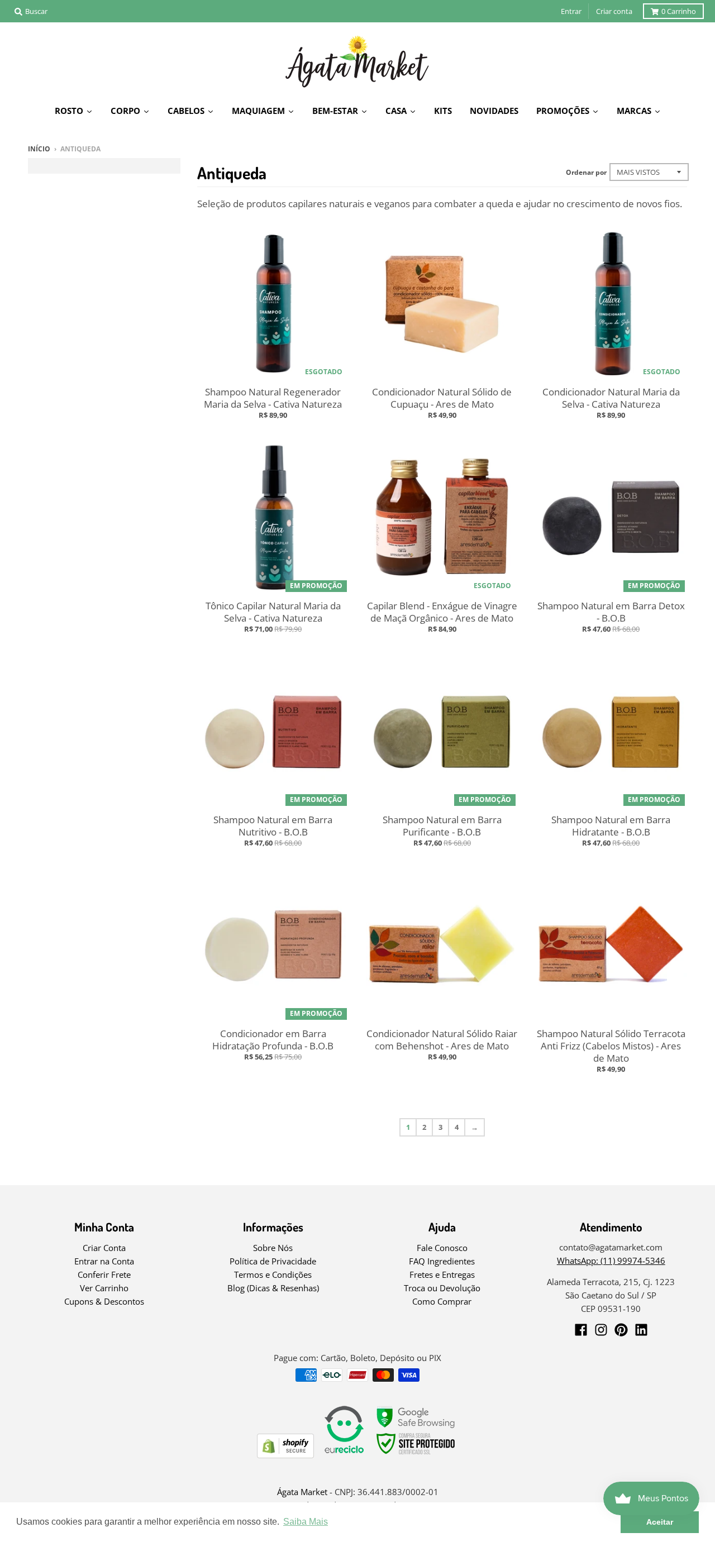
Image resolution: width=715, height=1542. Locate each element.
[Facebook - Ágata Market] (581, 1329)
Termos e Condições (273, 1274)
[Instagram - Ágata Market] (601, 1329)
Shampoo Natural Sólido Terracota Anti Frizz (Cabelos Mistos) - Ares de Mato (611, 1045)
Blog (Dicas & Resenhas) (273, 1287)
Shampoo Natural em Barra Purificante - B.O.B (442, 825)
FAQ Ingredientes (442, 1261)
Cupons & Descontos (104, 1301)
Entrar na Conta (104, 1261)
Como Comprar (441, 1301)
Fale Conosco (442, 1247)
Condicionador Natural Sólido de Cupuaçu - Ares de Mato (442, 397)
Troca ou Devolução (442, 1287)
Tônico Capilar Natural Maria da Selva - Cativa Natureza (273, 611)
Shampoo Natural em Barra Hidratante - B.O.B (610, 825)
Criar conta (614, 11)
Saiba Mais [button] (305, 1521)
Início (39, 149)
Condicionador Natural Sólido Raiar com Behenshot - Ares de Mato (441, 1039)
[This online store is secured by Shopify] (285, 1454)
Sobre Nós (273, 1247)
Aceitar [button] (659, 1521)
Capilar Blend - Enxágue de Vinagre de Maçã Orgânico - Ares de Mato (442, 611)
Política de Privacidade (273, 1261)
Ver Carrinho (104, 1287)
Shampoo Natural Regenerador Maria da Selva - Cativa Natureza (273, 397)
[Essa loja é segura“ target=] (416, 1454)
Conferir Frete (104, 1274)
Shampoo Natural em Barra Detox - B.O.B (611, 611)
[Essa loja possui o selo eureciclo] (344, 1454)
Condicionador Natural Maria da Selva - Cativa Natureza (611, 397)
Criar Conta (104, 1247)
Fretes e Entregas (442, 1274)
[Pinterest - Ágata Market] (621, 1329)
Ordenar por (586, 172)
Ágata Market (302, 1491)
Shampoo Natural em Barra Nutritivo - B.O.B (272, 825)
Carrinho (678, 11)
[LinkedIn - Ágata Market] (641, 1329)
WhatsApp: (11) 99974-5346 (611, 1260)
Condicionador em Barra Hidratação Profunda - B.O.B (272, 1039)
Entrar (571, 11)
